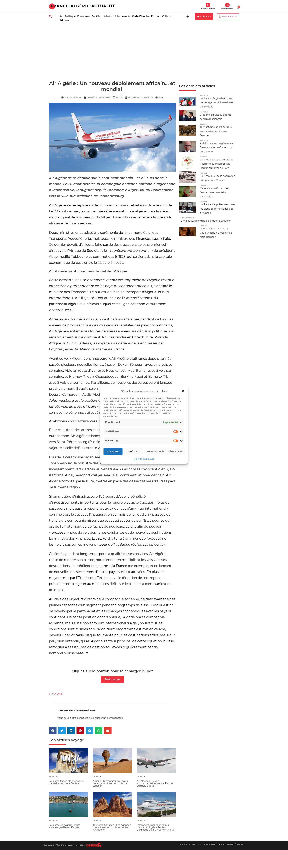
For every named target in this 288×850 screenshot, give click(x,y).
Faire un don (208, 8)
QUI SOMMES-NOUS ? (190, 844)
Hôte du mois (122, 16)
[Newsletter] (227, 5)
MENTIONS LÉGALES (144, 459)
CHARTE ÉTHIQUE (235, 844)
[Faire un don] (208, 5)
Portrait (155, 16)
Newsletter (227, 8)
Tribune (64, 20)
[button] (182, 391)
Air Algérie (56, 693)
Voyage (77, 740)
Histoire (107, 16)
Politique (70, 16)
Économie (83, 16)
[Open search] (50, 16)
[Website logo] (82, 6)
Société (96, 16)
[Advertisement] (144, 45)
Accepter (113, 451)
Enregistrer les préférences (164, 451)
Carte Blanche (141, 16)
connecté (82, 717)
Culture (166, 16)
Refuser (133, 451)
